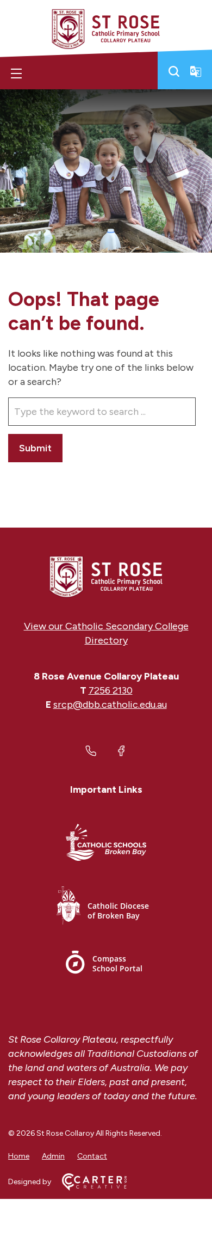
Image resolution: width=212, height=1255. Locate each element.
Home (18, 1156)
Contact (92, 1156)
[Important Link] (106, 844)
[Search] (174, 71)
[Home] (106, 576)
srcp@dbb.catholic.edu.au (110, 705)
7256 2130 (111, 690)
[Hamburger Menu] (16, 73)
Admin (53, 1156)
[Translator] (196, 71)
